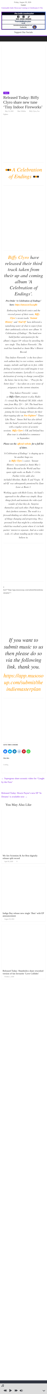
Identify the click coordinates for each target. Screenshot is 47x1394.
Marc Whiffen (21, 111)
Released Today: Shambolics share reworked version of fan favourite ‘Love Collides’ (23, 972)
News (6, 93)
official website (24, 443)
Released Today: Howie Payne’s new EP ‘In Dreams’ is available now (21, 795)
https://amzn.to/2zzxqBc (26, 304)
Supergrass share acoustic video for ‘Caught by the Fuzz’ (22, 780)
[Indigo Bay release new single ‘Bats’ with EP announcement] (23, 868)
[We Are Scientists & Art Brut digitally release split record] (23, 811)
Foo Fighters (30, 415)
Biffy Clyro (32, 111)
